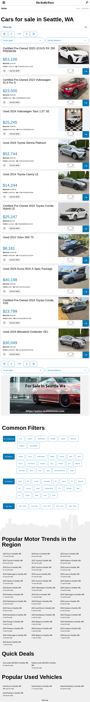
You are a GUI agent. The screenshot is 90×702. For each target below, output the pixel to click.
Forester (68, 488)
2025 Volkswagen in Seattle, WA (15, 575)
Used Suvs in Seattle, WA (12, 687)
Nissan (61, 463)
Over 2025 (34, 506)
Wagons (21, 446)
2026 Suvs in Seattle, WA (12, 568)
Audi (70, 456)
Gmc (51, 463)
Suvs (20, 439)
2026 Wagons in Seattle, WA (42, 636)
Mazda (77, 463)
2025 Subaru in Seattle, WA (13, 582)
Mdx (78, 488)
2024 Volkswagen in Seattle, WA (72, 596)
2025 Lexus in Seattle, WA (69, 575)
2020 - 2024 (22, 506)
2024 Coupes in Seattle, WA (42, 630)
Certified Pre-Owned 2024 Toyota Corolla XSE (28, 302)
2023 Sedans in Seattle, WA (13, 596)
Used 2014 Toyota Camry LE (20, 174)
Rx (28, 481)
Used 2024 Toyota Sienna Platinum (24, 142)
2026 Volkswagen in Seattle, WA (15, 636)
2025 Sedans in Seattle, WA (70, 582)
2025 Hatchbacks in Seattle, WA (43, 616)
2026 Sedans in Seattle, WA (70, 609)
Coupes (63, 439)
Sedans (29, 439)
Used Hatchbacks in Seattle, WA (72, 687)
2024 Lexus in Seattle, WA (69, 568)
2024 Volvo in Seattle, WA (12, 609)
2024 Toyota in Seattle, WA (13, 562)
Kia (69, 463)
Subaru (52, 456)
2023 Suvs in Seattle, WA (69, 555)
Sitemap (45, 700)
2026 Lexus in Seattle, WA (69, 602)
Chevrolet (22, 470)
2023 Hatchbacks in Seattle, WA (14, 602)
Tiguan (27, 495)
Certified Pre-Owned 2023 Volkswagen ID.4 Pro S (27, 81)
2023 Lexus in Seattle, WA (41, 575)
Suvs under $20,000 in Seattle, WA (15, 664)
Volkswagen (41, 456)
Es (72, 481)
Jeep (47, 470)
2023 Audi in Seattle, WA (12, 589)
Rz (19, 495)
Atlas (36, 495)
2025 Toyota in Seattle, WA (41, 562)
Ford (39, 470)
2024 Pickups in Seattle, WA (42, 602)
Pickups (52, 439)
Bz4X (38, 488)
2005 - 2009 (72, 506)
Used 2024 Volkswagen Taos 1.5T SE (26, 111)
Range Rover (49, 488)
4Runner (80, 481)
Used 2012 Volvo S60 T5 (18, 237)
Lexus (30, 456)
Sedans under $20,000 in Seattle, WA (44, 665)
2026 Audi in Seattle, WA (12, 643)
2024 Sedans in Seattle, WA (70, 562)
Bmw (31, 470)
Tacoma (28, 488)
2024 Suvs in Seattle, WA (41, 555)
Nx (56, 481)
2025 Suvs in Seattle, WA (12, 555)
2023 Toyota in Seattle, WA (41, 582)
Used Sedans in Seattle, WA (42, 687)
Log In (78, 8)
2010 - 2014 (60, 506)
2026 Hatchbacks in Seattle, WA (72, 623)
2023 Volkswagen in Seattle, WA (43, 589)
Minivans (74, 439)
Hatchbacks (41, 439)
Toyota (21, 456)
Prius (45, 495)
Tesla (72, 470)
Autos (4, 8)
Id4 (20, 488)
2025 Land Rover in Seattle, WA (43, 609)
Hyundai (42, 463)
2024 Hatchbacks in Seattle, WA (14, 616)
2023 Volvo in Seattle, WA (41, 596)
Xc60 (53, 495)
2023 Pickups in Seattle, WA (70, 616)
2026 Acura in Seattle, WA (70, 636)
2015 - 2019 (47, 506)
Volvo (79, 456)
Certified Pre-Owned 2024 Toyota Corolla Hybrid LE (28, 207)
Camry (64, 481)
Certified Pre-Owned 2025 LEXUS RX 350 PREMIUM (29, 50)
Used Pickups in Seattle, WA (13, 694)
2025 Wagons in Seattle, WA (42, 623)
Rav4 (20, 481)
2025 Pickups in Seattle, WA (13, 623)
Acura (20, 463)
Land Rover (31, 463)
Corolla (36, 481)
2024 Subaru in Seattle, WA (70, 589)
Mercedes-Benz (60, 470)
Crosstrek (46, 481)
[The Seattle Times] (45, 2)
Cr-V (59, 488)
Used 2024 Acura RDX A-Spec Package (27, 268)
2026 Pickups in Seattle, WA (13, 630)
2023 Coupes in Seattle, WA (70, 630)
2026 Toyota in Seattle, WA (41, 568)
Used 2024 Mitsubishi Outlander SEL (25, 331)
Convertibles (34, 446)
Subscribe (85, 8)
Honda (62, 456)
